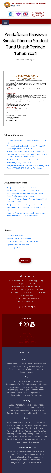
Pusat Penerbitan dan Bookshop (20, 422)
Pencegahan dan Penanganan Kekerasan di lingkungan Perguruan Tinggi (26, 460)
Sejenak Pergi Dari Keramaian (19, 245)
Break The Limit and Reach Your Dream (22, 242)
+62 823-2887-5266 (30, 298)
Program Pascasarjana (33, 366)
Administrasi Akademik (20, 381)
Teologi (23, 372)
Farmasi (28, 364)
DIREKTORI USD (26, 352)
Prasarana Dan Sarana (31, 395)
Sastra (40, 369)
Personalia (15, 395)
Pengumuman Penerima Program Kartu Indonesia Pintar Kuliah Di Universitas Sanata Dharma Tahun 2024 (27, 207)
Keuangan (24, 390)
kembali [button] (25, 260)
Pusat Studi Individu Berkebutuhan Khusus (26, 451)
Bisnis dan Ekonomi (15, 364)
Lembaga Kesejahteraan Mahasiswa (30, 413)
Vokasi (30, 372)
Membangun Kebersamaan (17, 248)
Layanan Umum (37, 390)
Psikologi (12, 369)
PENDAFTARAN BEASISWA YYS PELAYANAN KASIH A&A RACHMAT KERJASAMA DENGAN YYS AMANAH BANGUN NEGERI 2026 (27, 154)
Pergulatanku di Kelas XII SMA (19, 238)
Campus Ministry (35, 462)
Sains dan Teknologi (26, 369)
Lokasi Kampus (28, 306)
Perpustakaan (23, 410)
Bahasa (10, 405)
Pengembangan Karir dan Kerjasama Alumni (25, 392)
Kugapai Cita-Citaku (15, 235)
